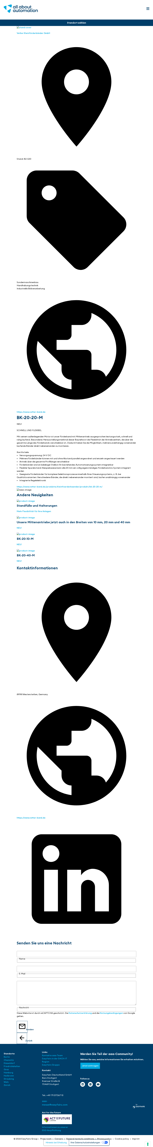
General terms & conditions (80, 1138)
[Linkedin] (82, 1084)
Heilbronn (9, 1075)
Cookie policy (122, 1138)
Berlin (7, 1057)
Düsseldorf (9, 1063)
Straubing (9, 1078)
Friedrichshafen (12, 1066)
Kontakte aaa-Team (52, 1055)
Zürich (7, 1085)
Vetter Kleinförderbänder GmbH (33, 33)
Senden (27, 1029)
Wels (6, 1082)
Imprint (136, 1138)
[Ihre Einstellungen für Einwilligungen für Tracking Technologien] (148, 1144)
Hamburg (8, 1072)
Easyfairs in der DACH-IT (54, 1058)
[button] (148, 8)
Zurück (26, 1040)
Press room (45, 1138)
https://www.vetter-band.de (31, 412)
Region (45, 1061)
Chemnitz (9, 1060)
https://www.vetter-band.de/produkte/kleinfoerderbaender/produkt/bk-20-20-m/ (59, 486)
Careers (59, 1138)
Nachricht (22, 979)
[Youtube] (98, 1084)
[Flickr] (90, 1084)
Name (20, 949)
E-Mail (20, 964)
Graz (6, 1069)
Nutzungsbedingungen (111, 1013)
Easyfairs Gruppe (51, 1064)
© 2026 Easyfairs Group (26, 1138)
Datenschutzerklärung (80, 1013)
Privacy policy (104, 1138)
